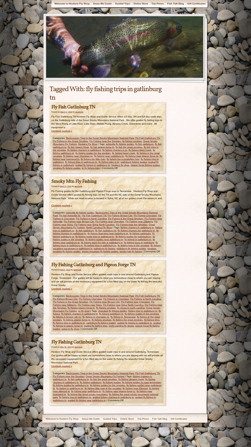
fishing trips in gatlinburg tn (142, 311)
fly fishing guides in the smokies (142, 313)
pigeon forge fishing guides (145, 165)
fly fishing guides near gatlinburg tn (104, 239)
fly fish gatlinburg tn (105, 230)
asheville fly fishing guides (120, 144)
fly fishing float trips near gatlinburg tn (108, 233)
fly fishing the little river (93, 159)
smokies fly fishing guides (66, 168)
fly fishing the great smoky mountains (87, 394)
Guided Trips (122, 3)
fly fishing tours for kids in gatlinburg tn (102, 242)
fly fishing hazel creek (123, 153)
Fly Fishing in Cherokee (116, 299)
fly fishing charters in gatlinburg (84, 150)
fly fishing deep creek (140, 150)
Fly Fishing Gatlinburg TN (76, 342)
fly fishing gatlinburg (140, 233)
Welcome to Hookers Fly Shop (72, 3)
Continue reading (61, 131)
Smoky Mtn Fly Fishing (73, 181)
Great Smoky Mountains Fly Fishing (105, 376)
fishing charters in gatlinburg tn (137, 227)
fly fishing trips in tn (109, 162)
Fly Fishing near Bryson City (79, 221)
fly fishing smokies (132, 141)
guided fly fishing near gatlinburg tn (87, 400)
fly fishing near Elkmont (135, 388)
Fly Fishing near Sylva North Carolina (94, 224)
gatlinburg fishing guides (134, 162)
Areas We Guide (102, 3)
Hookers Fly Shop (87, 144)
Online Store (141, 3)
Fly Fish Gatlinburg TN (73, 107)
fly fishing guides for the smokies (93, 153)
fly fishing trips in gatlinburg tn (81, 162)
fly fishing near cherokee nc (78, 156)
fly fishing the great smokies (128, 319)
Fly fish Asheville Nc (70, 215)
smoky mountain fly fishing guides (100, 251)
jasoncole (79, 112)
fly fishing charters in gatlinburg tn (79, 313)
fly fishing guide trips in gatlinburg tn (94, 236)
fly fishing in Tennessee (123, 317)
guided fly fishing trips (95, 325)
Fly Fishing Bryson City (120, 215)
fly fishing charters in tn (114, 150)
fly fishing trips (151, 319)
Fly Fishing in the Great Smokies (70, 141)
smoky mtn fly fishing (131, 251)
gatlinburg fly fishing (104, 248)
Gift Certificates (196, 3)
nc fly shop (84, 311)
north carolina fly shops (121, 325)
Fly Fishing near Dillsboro (139, 221)
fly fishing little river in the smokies (103, 388)
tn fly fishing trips (91, 168)
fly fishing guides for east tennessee (141, 382)
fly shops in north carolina (131, 307)
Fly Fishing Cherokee (145, 215)
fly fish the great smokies (129, 147)
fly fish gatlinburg (144, 144)
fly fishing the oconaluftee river (123, 159)
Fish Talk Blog (175, 3)
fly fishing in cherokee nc (95, 317)
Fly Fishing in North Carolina (91, 218)
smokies (151, 248)
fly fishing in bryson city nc (67, 317)
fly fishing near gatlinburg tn (109, 156)
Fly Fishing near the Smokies (105, 141)
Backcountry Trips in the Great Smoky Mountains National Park (100, 138)
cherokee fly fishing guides (112, 311)
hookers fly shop (120, 165)
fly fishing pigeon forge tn (81, 307)
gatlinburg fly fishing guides (131, 248)
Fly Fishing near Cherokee (109, 221)
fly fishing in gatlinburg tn (137, 239)
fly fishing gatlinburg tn (111, 313)
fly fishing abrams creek (131, 379)
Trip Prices (157, 3)
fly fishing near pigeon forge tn (142, 156)
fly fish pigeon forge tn (102, 147)
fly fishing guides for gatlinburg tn (133, 236)
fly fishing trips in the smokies (133, 245)
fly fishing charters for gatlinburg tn (136, 230)
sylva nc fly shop (70, 329)
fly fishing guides (112, 382)
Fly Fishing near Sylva (90, 305)
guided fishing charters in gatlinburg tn (113, 397)
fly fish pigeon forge (78, 147)
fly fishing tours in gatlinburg (139, 242)
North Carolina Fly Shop (99, 227)
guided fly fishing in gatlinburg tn (92, 165)
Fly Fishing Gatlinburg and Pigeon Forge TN (93, 265)
